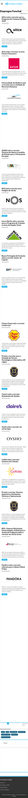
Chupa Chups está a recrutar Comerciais (13, 324)
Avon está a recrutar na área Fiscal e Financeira (13, 53)
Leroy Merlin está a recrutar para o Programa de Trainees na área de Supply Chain (13, 223)
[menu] (1, 4)
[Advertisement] (14, 132)
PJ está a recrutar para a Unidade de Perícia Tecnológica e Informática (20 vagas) (13, 359)
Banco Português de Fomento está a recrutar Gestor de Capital (13, 258)
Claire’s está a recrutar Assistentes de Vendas (11, 395)
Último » (24, 725)
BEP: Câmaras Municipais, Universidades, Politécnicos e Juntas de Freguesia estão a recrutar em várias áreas (13, 531)
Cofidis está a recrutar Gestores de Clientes (10, 460)
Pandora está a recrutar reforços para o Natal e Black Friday (13, 567)
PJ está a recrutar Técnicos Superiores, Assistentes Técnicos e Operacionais (12, 494)
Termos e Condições (4, 789)
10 (17, 723)
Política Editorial (3, 787)
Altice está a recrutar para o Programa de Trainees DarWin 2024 (14, 19)
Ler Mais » (4, 46)
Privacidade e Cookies (5, 785)
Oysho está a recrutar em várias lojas (12, 428)
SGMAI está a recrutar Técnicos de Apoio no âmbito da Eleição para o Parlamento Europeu (13, 153)
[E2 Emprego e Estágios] (14, 3)
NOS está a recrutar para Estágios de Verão (12, 189)
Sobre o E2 (2, 782)
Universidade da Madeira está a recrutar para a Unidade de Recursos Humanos (14, 85)
